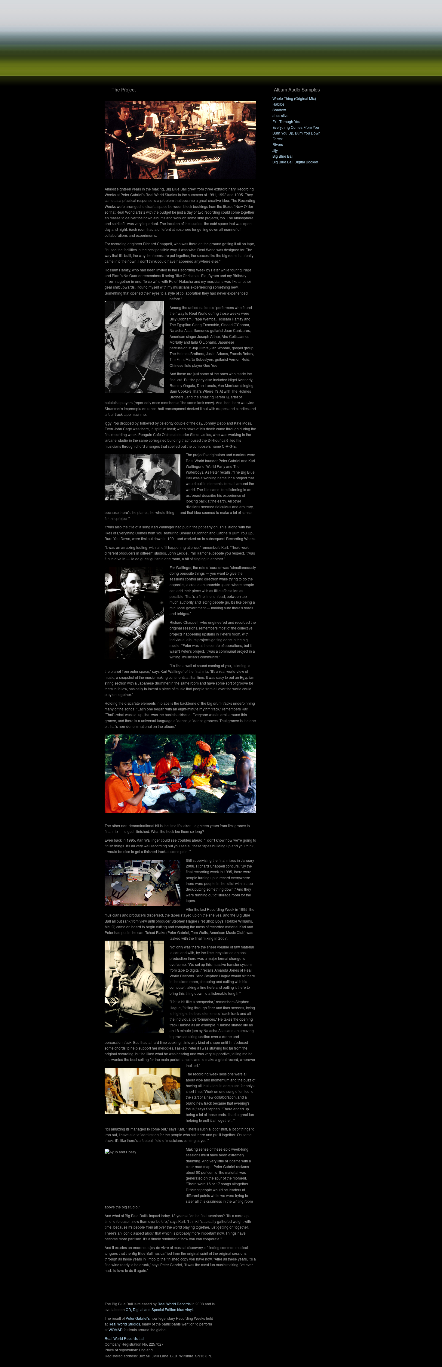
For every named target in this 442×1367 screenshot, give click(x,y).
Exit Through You (286, 121)
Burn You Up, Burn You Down (296, 132)
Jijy (275, 150)
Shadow (279, 109)
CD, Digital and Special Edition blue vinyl (159, 1309)
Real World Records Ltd (124, 1338)
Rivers (277, 144)
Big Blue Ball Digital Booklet (295, 161)
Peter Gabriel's (138, 1318)
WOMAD (116, 1329)
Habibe (278, 104)
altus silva (280, 115)
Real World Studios (124, 1323)
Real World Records (174, 1303)
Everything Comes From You (295, 127)
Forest (277, 138)
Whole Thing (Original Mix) (294, 98)
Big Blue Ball (282, 156)
